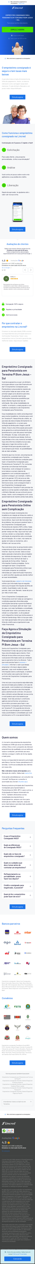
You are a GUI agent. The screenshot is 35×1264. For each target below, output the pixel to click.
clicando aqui (22, 782)
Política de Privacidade (20, 1254)
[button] (25, 270)
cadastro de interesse (23, 581)
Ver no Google (6, 267)
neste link (28, 773)
